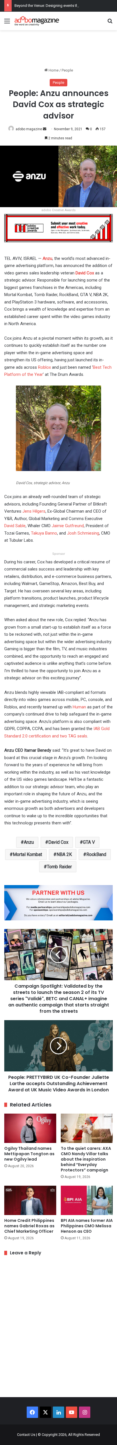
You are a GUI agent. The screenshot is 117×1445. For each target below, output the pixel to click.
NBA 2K (64, 854)
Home (53, 70)
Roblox (44, 367)
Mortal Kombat (27, 854)
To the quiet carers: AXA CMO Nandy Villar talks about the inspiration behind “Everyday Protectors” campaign (86, 1159)
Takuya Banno (44, 533)
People (67, 70)
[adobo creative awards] (58, 228)
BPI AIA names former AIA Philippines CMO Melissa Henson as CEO (87, 1226)
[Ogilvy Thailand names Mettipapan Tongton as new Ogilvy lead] (30, 1128)
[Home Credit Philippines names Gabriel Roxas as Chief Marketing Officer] (30, 1200)
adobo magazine (29, 129)
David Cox (85, 273)
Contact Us (26, 1434)
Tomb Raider (59, 866)
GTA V (89, 842)
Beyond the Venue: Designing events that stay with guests (61, 5)
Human (79, 707)
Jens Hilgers (33, 511)
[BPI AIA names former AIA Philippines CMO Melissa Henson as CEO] (87, 1200)
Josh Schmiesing (83, 533)
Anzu (47, 258)
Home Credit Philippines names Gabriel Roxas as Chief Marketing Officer (29, 1226)
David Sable (15, 525)
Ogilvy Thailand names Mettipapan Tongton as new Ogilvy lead (29, 1154)
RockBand (96, 854)
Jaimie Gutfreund (68, 525)
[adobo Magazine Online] (37, 21)
